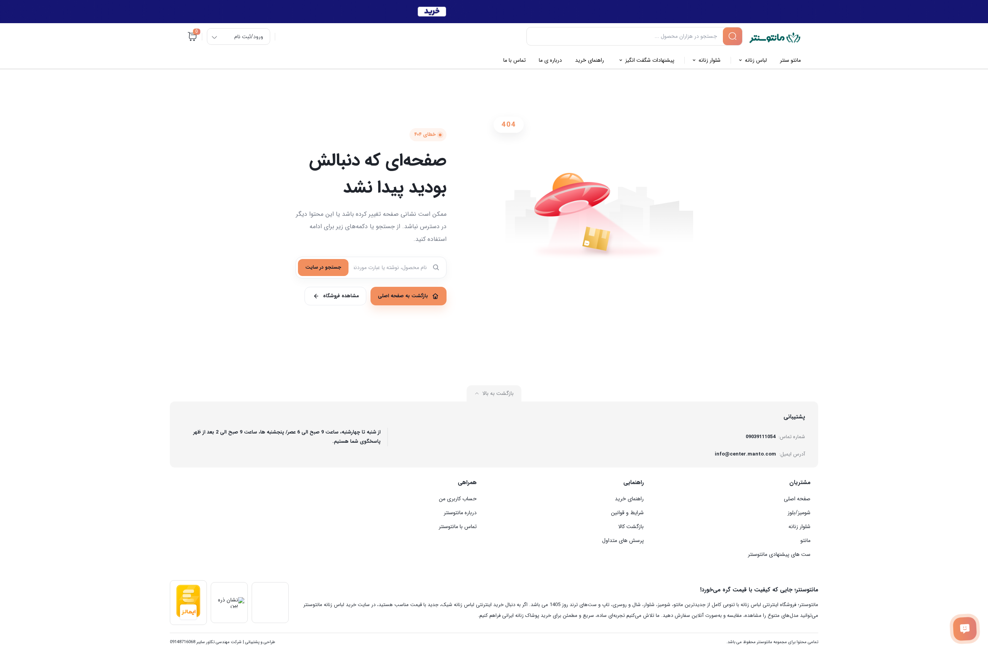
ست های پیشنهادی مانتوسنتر (779, 554)
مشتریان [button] (799, 482)
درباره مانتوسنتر (460, 512)
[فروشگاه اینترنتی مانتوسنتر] (775, 37)
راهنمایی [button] (633, 482)
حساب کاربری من (458, 499)
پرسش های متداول (623, 540)
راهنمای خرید (629, 499)
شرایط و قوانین (627, 512)
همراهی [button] (467, 482)
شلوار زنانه (799, 526)
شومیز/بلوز (799, 512)
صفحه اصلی (797, 499)
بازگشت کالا (631, 526)
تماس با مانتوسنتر (458, 526)
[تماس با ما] (964, 628)
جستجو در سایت (323, 267)
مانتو (805, 540)
